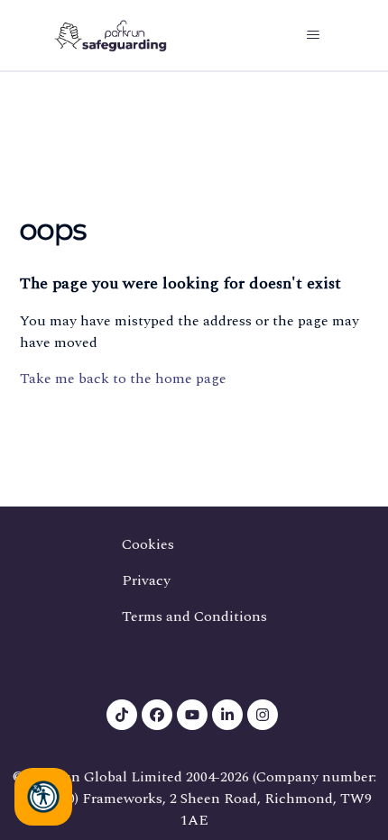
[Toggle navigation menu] (313, 35)
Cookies (148, 544)
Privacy (146, 580)
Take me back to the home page (123, 378)
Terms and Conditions (194, 616)
